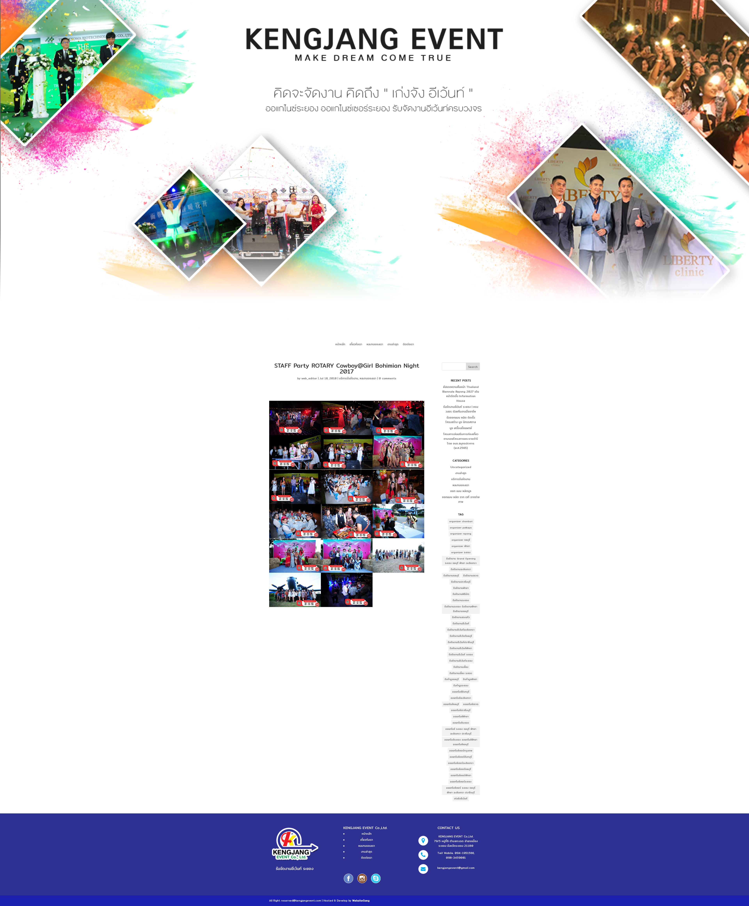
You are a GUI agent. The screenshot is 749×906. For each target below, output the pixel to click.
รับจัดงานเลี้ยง (460, 667)
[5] (347, 452)
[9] (398, 487)
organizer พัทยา (461, 546)
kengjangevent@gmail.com (456, 868)
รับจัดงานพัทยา (461, 588)
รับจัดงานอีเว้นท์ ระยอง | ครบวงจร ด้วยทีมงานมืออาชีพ (460, 409)
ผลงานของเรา (375, 344)
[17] (347, 590)
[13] (295, 555)
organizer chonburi (460, 521)
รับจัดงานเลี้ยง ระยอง (460, 673)
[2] (347, 418)
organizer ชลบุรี (461, 540)
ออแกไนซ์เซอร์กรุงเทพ (460, 750)
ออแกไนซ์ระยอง (461, 723)
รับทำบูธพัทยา (470, 679)
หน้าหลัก (340, 344)
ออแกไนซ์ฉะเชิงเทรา (461, 698)
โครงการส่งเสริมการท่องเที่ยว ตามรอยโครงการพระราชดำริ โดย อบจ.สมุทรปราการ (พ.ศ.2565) (460, 441)
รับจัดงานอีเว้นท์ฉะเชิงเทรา (460, 630)
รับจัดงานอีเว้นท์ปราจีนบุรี (461, 642)
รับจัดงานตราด (470, 575)
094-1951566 (464, 853)
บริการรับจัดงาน (348, 378)
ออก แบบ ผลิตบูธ (460, 491)
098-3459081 (456, 858)
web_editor (309, 378)
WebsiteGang (360, 900)
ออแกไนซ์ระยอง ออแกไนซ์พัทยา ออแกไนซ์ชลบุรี (460, 742)
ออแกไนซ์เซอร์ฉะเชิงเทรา (460, 763)
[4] (295, 452)
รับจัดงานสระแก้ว (461, 617)
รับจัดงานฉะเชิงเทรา (461, 569)
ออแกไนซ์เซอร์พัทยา (461, 775)
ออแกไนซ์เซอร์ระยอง (460, 781)
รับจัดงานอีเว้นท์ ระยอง (461, 654)
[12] (398, 521)
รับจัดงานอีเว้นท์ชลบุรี (461, 636)
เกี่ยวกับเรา (356, 344)
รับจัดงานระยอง (461, 600)
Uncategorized (460, 467)
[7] (295, 487)
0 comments (387, 378)
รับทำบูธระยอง (460, 685)
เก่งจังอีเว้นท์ (460, 798)
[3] (398, 418)
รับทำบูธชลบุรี (452, 679)
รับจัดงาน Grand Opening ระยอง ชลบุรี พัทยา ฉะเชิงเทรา (461, 561)
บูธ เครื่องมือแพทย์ (461, 428)
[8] (347, 487)
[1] (295, 418)
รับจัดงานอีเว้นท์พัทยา (461, 648)
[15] (398, 555)
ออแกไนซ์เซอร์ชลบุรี (460, 769)
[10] (295, 521)
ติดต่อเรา (408, 344)
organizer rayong (460, 533)
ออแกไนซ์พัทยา (461, 716)
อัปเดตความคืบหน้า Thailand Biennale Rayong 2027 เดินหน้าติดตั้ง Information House (460, 394)
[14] (347, 555)
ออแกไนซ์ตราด (470, 704)
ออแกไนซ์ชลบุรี (451, 704)
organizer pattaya (461, 527)
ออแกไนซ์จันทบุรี (460, 692)
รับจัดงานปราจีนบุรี (460, 582)
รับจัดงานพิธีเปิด (461, 594)
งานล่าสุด (392, 344)
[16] (295, 590)
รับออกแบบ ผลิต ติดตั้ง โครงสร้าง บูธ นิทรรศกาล (460, 419)
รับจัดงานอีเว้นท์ (461, 623)
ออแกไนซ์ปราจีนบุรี (460, 710)
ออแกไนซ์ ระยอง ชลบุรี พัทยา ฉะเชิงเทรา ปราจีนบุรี (460, 731)
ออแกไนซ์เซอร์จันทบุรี (461, 757)
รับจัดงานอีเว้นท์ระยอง (460, 661)
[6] (398, 452)
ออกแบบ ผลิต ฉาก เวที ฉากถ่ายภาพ (461, 499)
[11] (347, 521)
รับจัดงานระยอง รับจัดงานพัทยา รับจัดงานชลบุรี (460, 609)
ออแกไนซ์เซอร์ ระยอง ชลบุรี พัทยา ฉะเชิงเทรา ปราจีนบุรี (460, 790)
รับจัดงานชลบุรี (451, 575)
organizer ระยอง (460, 552)
